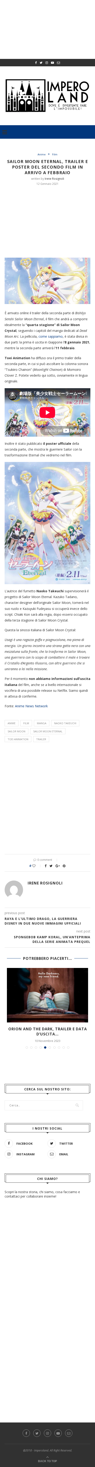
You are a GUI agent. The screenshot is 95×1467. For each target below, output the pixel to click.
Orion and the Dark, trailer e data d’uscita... (47, 1031)
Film (54, 154)
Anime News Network (31, 706)
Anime (42, 154)
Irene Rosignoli (54, 179)
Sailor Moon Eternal (47, 731)
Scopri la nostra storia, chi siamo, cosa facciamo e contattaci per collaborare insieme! (42, 1194)
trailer (41, 739)
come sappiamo (51, 336)
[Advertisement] (50, 221)
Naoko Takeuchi (65, 723)
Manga (41, 723)
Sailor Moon (16, 731)
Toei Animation (18, 739)
